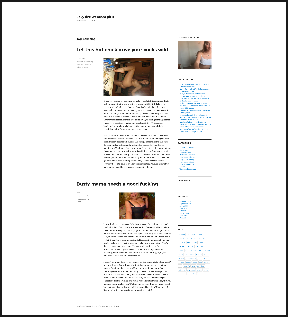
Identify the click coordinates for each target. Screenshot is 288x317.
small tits (187, 266)
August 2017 (184, 206)
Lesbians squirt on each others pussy (193, 103)
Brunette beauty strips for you (191, 132)
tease (86, 67)
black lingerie (183, 238)
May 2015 (183, 218)
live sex (86, 65)
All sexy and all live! (187, 148)
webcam (182, 274)
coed (197, 246)
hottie (192, 254)
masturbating (191, 258)
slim (180, 266)
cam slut (190, 246)
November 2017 (185, 201)
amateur (79, 65)
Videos (182, 167)
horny (181, 254)
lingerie (199, 254)
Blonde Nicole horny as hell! (190, 120)
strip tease (191, 270)
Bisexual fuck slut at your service (192, 127)
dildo (203, 246)
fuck (200, 250)
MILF (88, 199)
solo (90, 65)
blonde (205, 238)
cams (201, 242)
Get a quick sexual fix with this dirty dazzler (195, 117)
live (205, 254)
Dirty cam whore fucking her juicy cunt (194, 129)
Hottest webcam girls (187, 155)
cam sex (182, 246)
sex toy (206, 262)
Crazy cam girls (185, 152)
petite (188, 262)
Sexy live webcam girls (95, 17)
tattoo (199, 270)
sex (200, 262)
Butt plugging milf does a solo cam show (195, 115)
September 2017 (185, 204)
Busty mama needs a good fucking (117, 184)
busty (84, 199)
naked (206, 258)
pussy (195, 262)
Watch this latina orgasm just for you (193, 122)
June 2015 (183, 216)
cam (195, 242)
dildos (181, 250)
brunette (182, 242)
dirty (186, 250)
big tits (78, 199)
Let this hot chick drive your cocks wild (122, 49)
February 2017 (185, 211)
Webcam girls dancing (84, 61)
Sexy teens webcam (187, 162)
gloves (207, 250)
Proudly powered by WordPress (107, 306)
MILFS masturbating (187, 157)
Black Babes (184, 150)
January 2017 (184, 213)
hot (186, 254)
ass (188, 234)
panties (181, 262)
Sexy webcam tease (83, 196)
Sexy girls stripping (187, 160)
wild (199, 274)
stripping (79, 67)
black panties (195, 238)
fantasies (194, 250)
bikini (200, 234)
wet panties (191, 274)
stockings (200, 266)
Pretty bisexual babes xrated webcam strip (195, 125)
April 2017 (183, 208)
